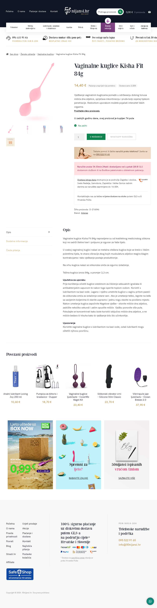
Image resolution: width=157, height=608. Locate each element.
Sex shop (14, 54)
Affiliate (10, 562)
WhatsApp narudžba (121, 136)
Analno (69, 27)
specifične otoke (77, 557)
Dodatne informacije (17, 241)
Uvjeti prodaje (29, 523)
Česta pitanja (13, 250)
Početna (9, 11)
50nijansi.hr (77, 11)
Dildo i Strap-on (93, 27)
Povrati (9, 541)
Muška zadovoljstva (30, 27)
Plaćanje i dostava (37, 11)
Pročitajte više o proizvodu (87, 110)
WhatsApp (150, 601)
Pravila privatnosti (11, 534)
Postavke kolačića (27, 555)
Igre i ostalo (132, 27)
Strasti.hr (11, 554)
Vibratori (14, 27)
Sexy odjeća (120, 27)
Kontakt (54, 11)
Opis (8, 232)
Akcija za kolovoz (144, 27)
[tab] (29, 232)
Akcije (25, 528)
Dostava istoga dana (86, 179)
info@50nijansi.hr (130, 544)
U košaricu (96, 136)
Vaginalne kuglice (45, 54)
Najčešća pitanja (27, 547)
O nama (21, 11)
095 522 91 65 (20, 37)
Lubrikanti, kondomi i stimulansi (51, 27)
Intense (84, 212)
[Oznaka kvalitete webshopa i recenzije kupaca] (20, 574)
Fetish (80, 27)
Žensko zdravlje (108, 27)
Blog (8, 545)
